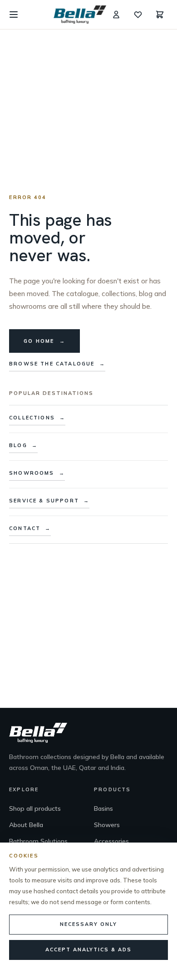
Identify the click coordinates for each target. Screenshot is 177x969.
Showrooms (37, 473)
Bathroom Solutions (38, 841)
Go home (44, 341)
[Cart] (160, 14)
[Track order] (116, 14)
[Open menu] (14, 14)
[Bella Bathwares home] (80, 14)
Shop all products (35, 808)
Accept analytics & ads (88, 949)
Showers (107, 825)
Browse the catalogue (57, 363)
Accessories (111, 841)
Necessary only (88, 924)
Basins (103, 808)
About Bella (26, 825)
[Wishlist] (138, 14)
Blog (23, 445)
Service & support (49, 500)
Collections (37, 417)
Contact (30, 528)
